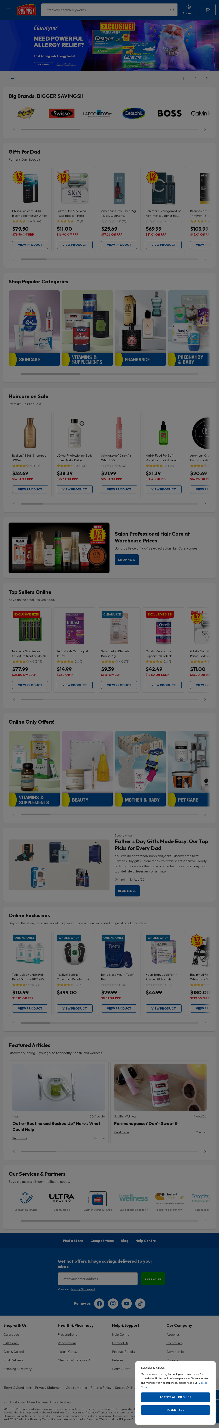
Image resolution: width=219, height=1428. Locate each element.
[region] (175, 1393)
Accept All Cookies (175, 1397)
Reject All (175, 1410)
